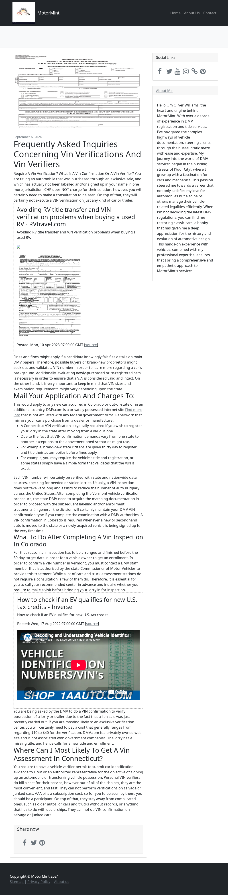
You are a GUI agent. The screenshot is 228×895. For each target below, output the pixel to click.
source (91, 344)
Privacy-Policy (38, 881)
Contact (209, 12)
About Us (192, 12)
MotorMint (48, 13)
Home (175, 12)
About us (61, 881)
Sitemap (17, 881)
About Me (164, 90)
